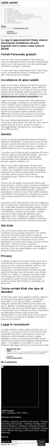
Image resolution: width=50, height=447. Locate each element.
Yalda (9, 350)
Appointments (14, 22)
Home (10, 9)
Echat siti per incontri (14, 358)
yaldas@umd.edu (20, 28)
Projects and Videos (18, 19)
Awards (11, 20)
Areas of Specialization (20, 15)
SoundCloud (12, 33)
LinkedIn (10, 31)
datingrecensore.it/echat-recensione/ (19, 96)
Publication (13, 13)
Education (12, 11)
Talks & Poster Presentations (24, 17)
